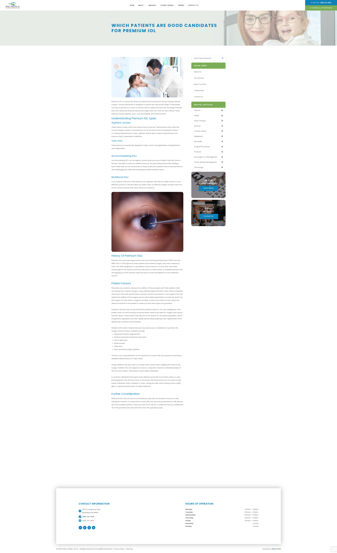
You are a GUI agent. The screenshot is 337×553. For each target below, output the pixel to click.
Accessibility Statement (103, 549)
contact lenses (200, 131)
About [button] (140, 5)
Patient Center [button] (167, 5)
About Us (197, 72)
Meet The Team (200, 84)
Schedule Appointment (322, 8)
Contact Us (193, 5)
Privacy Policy (119, 549)
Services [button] (152, 5)
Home (132, 5)
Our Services (199, 78)
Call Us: (322, 3)
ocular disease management (205, 162)
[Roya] (276, 549)
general (197, 110)
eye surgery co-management (205, 157)
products (197, 152)
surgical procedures (202, 147)
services (197, 126)
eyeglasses (198, 136)
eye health (198, 141)
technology (198, 167)
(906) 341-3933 (88, 517)
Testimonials (199, 90)
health (196, 115)
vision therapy (200, 121)
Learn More (208, 188)
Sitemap (129, 549)
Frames (181, 5)
